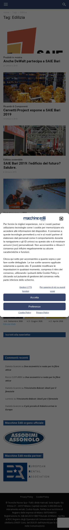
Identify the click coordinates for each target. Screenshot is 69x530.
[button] (61, 218)
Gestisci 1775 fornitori (25, 289)
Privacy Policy (42, 312)
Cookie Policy (24, 312)
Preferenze (34, 306)
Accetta (34, 297)
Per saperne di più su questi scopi (52, 289)
